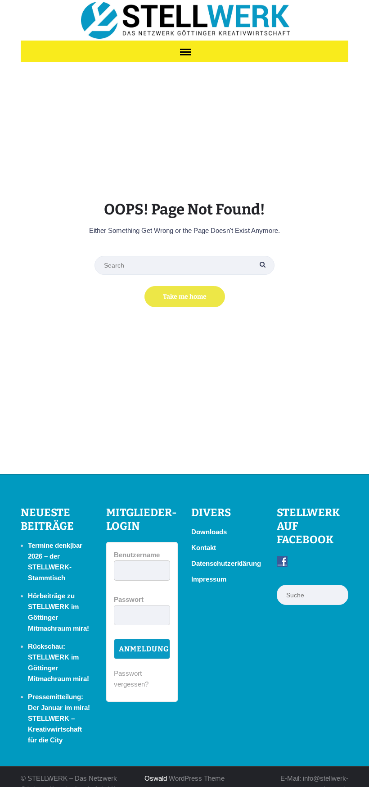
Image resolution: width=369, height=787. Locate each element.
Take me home (185, 296)
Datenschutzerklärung (226, 563)
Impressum (208, 579)
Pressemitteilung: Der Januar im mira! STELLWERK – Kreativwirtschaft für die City (59, 718)
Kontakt (203, 547)
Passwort (129, 599)
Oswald (155, 778)
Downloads (209, 532)
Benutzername (137, 555)
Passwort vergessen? (131, 678)
